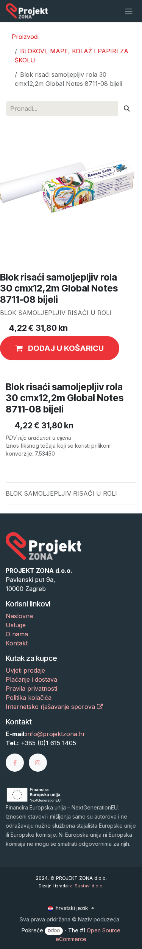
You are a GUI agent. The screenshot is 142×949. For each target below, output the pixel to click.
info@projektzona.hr (55, 734)
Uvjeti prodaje (25, 670)
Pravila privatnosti (31, 688)
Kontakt (17, 643)
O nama (17, 634)
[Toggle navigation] (128, 11)
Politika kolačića (28, 697)
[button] (59, 348)
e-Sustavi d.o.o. (87, 886)
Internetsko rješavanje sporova (51, 706)
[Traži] (126, 108)
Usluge (16, 625)
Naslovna (19, 616)
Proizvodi (25, 36)
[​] (17, 762)
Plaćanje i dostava (31, 679)
